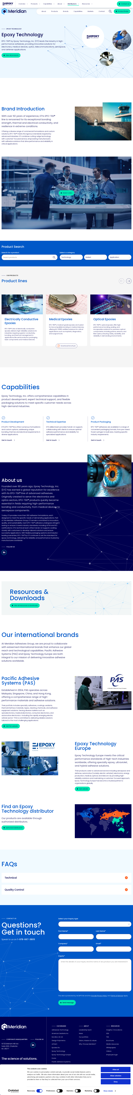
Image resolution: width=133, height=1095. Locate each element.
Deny (116, 1082)
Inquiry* (61, 956)
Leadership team (85, 1030)
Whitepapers (111, 1048)
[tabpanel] (22, 320)
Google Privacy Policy (99, 996)
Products (34, 4)
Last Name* (101, 931)
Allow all (116, 1069)
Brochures (110, 1040)
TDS (107, 1037)
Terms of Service (117, 996)
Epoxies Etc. (56, 1048)
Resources (86, 4)
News (81, 1033)
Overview (21, 4)
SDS (107, 1033)
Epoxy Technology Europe (61, 1055)
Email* (98, 943)
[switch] (60, 1090)
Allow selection (115, 1076)
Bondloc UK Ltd (57, 1037)
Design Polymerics (58, 1040)
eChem (54, 1044)
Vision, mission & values (88, 1040)
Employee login (112, 1055)
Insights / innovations (114, 1030)
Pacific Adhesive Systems (61, 1062)
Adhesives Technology (60, 1030)
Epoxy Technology (58, 1051)
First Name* (63, 931)
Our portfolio (83, 1037)
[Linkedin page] (4, 554)
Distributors (72, 4)
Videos (108, 1051)
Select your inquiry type (68, 919)
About (60, 4)
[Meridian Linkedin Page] (33, 1047)
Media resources (112, 1044)
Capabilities (47, 4)
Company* (63, 943)
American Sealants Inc (60, 1033)
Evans (54, 1058)
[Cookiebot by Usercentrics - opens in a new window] (13, 1090)
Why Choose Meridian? (87, 1044)
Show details (108, 1091)
